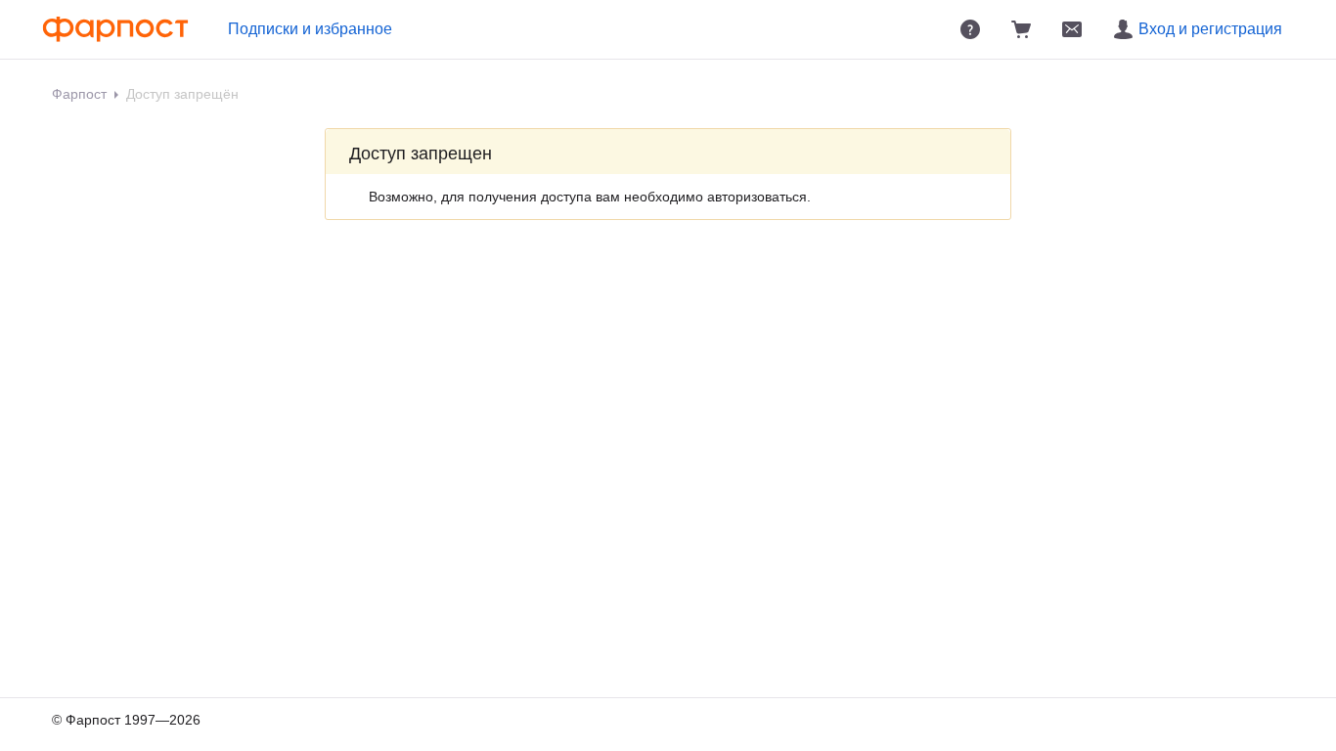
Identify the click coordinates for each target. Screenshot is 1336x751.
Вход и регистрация (1210, 29)
